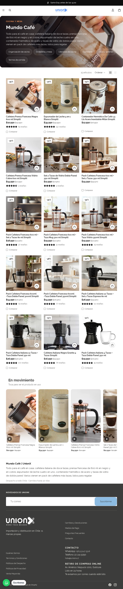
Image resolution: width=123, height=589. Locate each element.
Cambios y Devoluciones (76, 523)
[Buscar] (10, 10)
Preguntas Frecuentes (75, 533)
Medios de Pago (72, 528)
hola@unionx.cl (72, 558)
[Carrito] (119, 10)
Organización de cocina (19, 52)
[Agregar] (36, 109)
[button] (100, 72)
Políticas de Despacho (16, 563)
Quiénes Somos (13, 553)
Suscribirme (106, 501)
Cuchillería (87, 52)
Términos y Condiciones (16, 558)
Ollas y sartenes (106, 52)
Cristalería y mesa (44, 52)
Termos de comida (17, 60)
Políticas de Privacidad (16, 568)
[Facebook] (110, 585)
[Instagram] (115, 585)
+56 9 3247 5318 (83, 551)
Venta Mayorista (13, 574)
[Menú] (3, 10)
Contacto (69, 538)
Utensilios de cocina (67, 52)
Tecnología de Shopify (28, 585)
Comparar (13, 132)
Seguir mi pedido (63, 2)
